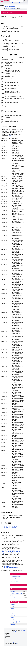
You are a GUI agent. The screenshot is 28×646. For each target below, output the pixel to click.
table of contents (16, 585)
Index (6, 2)
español (13, 608)
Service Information (10, 6)
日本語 (12, 617)
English (12, 606)
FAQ (20, 2)
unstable (13, 598)
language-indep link (16, 576)
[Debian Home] (2, 3)
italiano (13, 615)
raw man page (14, 581)
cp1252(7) (18, 526)
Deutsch (13, 604)
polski (12, 619)
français (13, 611)
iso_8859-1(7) (6, 527)
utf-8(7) (13, 527)
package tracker (15, 578)
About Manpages (13, 2)
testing (12, 595)
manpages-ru (13, 8)
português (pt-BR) (15, 622)
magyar (13, 613)
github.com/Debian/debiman (19, 642)
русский (13, 624)
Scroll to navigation (7, 12)
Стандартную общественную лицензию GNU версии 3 (11, 551)
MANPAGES (6, 0)
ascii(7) (11, 135)
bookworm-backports (16, 593)
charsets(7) (11, 526)
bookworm (7, 8)
